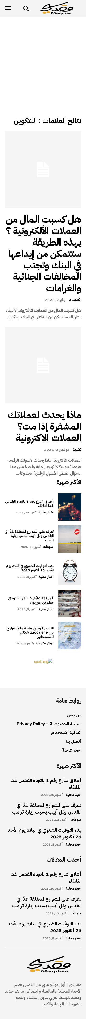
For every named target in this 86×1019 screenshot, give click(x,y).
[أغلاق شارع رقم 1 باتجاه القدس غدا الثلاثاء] (69, 507)
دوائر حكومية (45, 643)
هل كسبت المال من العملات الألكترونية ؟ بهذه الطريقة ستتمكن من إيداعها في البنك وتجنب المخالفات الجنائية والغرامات (43, 253)
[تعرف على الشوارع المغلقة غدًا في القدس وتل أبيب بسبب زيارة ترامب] (69, 539)
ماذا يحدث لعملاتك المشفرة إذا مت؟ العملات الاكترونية (44, 426)
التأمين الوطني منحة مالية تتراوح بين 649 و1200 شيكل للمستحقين (30, 632)
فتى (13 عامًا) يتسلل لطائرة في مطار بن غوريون (31, 600)
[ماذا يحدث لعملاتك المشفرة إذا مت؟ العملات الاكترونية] (43, 365)
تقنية (76, 449)
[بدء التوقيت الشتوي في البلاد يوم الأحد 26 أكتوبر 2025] (69, 571)
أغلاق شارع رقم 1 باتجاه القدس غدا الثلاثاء (29, 503)
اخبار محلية (46, 512)
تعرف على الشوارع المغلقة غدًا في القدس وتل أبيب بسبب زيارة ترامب (29, 536)
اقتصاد (75, 300)
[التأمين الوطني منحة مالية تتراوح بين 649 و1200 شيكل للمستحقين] (69, 635)
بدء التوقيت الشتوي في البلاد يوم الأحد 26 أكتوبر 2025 (30, 568)
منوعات (48, 547)
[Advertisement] (43, 62)
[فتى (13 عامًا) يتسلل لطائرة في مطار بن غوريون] (69, 603)
